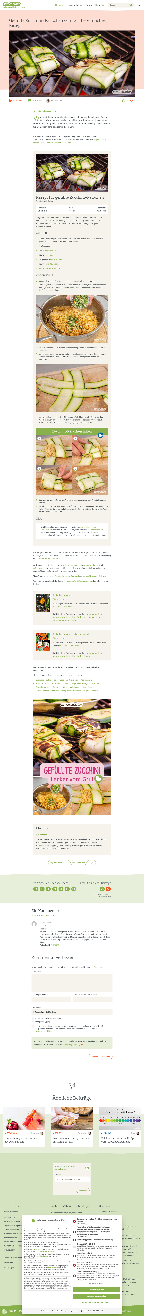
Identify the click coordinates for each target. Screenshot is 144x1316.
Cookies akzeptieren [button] (96, 1290)
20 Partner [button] (37, 1249)
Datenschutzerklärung (59, 1311)
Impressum (73, 1311)
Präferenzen (45, 1311)
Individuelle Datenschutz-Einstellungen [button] (96, 1303)
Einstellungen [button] (43, 1256)
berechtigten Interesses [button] (47, 1251)
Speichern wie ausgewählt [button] (96, 1296)
